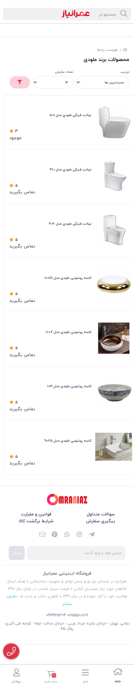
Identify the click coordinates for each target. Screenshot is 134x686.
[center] (123, 14)
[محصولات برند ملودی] (67, 500)
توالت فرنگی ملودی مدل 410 (71, 169)
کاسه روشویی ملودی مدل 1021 (69, 386)
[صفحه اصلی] (125, 50)
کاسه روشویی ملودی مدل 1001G (68, 278)
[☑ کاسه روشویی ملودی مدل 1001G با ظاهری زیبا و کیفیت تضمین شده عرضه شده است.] (114, 284)
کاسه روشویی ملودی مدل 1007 (69, 332)
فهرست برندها (107, 50)
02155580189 (77, 615)
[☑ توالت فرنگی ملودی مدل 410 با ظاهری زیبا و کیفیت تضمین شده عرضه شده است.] (114, 176)
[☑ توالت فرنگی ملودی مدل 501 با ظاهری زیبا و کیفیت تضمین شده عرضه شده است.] (114, 121)
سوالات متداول (101, 514)
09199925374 (56, 615)
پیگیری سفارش (100, 521)
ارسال (16, 552)
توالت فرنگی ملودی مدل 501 (71, 115)
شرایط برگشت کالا (36, 521)
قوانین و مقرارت (36, 514)
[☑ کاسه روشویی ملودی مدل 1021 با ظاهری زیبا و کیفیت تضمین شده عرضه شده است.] (114, 392)
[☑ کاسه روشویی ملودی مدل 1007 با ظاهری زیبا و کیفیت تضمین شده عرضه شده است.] (114, 338)
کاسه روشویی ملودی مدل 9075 (68, 441)
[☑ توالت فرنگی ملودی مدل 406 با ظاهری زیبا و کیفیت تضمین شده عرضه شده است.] (114, 230)
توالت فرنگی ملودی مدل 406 (70, 224)
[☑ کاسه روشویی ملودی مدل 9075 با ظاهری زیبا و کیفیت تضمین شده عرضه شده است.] (114, 447)
